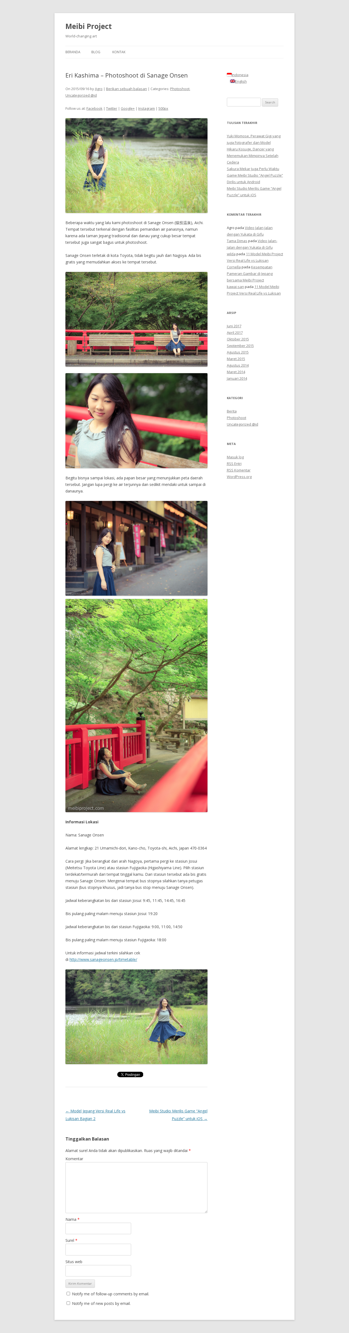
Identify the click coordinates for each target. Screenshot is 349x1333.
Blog (95, 52)
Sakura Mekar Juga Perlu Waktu (253, 168)
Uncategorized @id (81, 95)
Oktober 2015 (238, 339)
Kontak (118, 52)
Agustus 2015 (238, 352)
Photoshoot (179, 88)
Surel (71, 1240)
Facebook (94, 108)
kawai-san (235, 286)
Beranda (72, 52)
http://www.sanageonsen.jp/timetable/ (103, 959)
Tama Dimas (237, 240)
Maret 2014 (236, 371)
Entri (234, 463)
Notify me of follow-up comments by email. (110, 1293)
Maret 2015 (236, 358)
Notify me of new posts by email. (101, 1303)
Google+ (128, 108)
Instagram (146, 108)
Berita (232, 411)
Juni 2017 (234, 325)
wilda (231, 253)
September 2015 (240, 345)
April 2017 (235, 332)
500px (163, 108)
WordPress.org (239, 476)
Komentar (74, 1158)
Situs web (73, 1261)
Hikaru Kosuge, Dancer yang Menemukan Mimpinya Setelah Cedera (252, 156)
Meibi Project (88, 26)
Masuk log (235, 457)
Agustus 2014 (238, 365)
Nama (72, 1219)
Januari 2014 (237, 378)
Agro (99, 88)
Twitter (111, 108)
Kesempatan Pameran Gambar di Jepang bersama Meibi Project (250, 274)
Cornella (234, 267)
